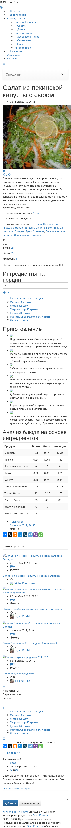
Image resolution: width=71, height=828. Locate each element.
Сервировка (24, 40)
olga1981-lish (22, 616)
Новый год (21, 227)
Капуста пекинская (26, 298)
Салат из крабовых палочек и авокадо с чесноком (32, 609)
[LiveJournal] (25, 534)
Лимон (19, 305)
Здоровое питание (28, 36)
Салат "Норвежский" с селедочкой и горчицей (30, 643)
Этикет (21, 44)
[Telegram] (30, 534)
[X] (10, 534)
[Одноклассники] (15, 534)
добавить (10, 803)
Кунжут (20, 313)
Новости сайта (23, 33)
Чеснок (19, 320)
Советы (21, 25)
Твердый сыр (24, 309)
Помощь (12, 58)
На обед (37, 224)
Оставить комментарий (16, 788)
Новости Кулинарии (26, 22)
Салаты (7, 626)
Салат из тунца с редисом (18, 673)
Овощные (8, 559)
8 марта (19, 231)
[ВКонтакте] (5, 534)
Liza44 (14, 763)
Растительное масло (30, 316)
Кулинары (15, 51)
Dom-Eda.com (41, 815)
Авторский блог (24, 47)
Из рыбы (43, 656)
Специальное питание (27, 235)
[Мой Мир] (20, 534)
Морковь (20, 302)
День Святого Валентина (44, 227)
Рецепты (14, 11)
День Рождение (35, 231)
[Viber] (35, 534)
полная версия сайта (15, 811)
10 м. (36, 213)
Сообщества (15, 18)
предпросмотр (30, 803)
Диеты (21, 29)
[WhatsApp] (40, 534)
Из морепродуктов (14, 592)
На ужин (48, 224)
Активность (13, 55)
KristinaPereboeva (24, 583)
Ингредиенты (17, 14)
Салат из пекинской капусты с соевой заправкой (31, 575)
